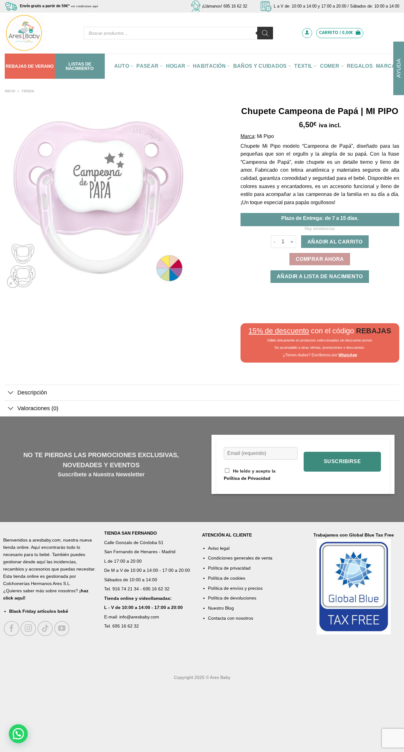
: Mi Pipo (264, 136)
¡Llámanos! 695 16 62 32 (224, 6)
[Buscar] (265, 33)
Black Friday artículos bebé (38, 611)
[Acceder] (307, 33)
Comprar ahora (320, 259)
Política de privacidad (229, 568)
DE (31, 66)
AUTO (121, 66)
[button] (18, 733)
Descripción (32, 392)
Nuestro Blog (221, 608)
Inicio (10, 91)
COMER (330, 66)
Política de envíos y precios (235, 588)
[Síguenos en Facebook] (11, 628)
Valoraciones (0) (37, 408)
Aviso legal (218, 548)
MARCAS (387, 66)
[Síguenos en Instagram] (28, 628)
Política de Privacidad (247, 478)
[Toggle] (11, 393)
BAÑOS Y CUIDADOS (260, 66)
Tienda (27, 91)
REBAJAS (16, 66)
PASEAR (147, 66)
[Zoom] (13, 282)
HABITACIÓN (209, 66)
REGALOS (360, 66)
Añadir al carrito (335, 241)
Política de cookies (226, 578)
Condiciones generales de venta (240, 557)
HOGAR (176, 66)
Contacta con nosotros (230, 618)
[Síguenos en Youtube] (62, 628)
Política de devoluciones (232, 597)
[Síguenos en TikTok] (45, 628)
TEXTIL (303, 66)
